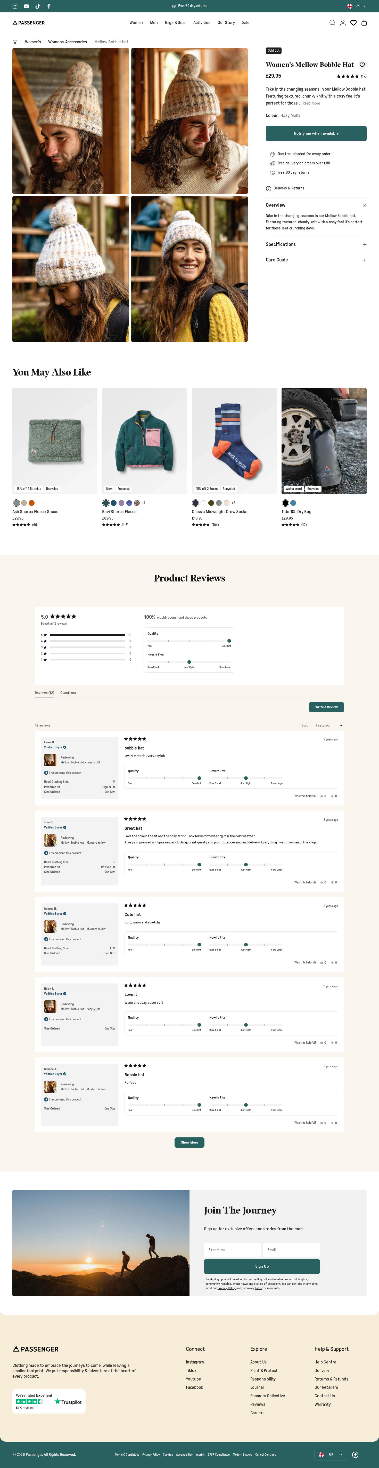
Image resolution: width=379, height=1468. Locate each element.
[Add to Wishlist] (362, 64)
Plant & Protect (264, 1371)
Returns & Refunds (331, 1379)
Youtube (193, 1379)
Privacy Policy (151, 1454)
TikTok (191, 1371)
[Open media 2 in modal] (189, 121)
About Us (258, 1362)
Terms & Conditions (127, 1454)
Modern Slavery (242, 1454)
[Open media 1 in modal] (70, 121)
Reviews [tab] (44, 694)
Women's (33, 42)
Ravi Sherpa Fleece (119, 511)
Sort (305, 725)
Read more (311, 103)
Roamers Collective (267, 1396)
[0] (353, 23)
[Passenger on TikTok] (37, 6)
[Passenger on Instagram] (15, 6)
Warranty (323, 1404)
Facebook (194, 1387)
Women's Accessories (67, 42)
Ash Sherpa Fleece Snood (35, 511)
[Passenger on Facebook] (49, 6)
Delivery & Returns (289, 188)
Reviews (257, 1404)
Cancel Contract (265, 1454)
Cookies (168, 1454)
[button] (352, 76)
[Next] (92, 444)
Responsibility (263, 1379)
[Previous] (17, 444)
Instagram (195, 1362)
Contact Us (325, 1396)
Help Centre (325, 1362)
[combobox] (357, 6)
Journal (257, 1387)
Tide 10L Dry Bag (296, 511)
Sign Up (262, 1266)
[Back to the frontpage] (15, 42)
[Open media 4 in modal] (189, 269)
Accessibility (184, 1454)
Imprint (199, 1454)
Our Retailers (326, 1387)
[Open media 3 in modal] (70, 269)
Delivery (322, 1371)
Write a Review (329, 708)
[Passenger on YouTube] (26, 6)
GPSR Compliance (218, 1454)
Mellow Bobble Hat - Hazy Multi (80, 762)
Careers (257, 1413)
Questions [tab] (68, 694)
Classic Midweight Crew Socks (219, 511)
